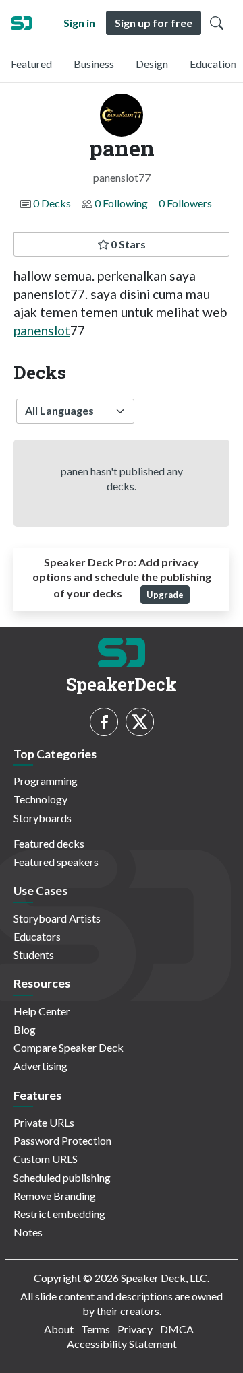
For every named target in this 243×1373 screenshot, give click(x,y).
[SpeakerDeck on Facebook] (104, 722)
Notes (28, 1232)
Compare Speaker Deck (69, 1047)
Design (152, 63)
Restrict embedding (59, 1213)
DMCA (177, 1328)
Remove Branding (55, 1195)
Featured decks (49, 843)
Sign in (79, 22)
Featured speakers (56, 861)
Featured (31, 63)
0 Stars (127, 244)
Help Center (42, 1011)
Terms (95, 1328)
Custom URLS (46, 1158)
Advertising (41, 1065)
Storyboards (43, 817)
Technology (41, 799)
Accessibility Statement (122, 1343)
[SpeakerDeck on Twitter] (140, 722)
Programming (46, 780)
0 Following (121, 203)
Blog (25, 1029)
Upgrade (165, 594)
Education (213, 63)
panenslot (42, 330)
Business (94, 63)
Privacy (135, 1328)
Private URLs (44, 1122)
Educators (37, 936)
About (59, 1328)
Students (34, 954)
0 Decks (52, 203)
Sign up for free (153, 22)
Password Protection (62, 1140)
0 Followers (185, 203)
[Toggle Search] (216, 23)
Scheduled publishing (62, 1177)
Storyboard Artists (57, 918)
